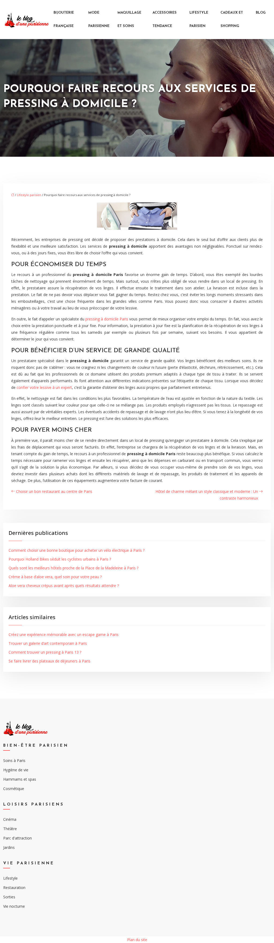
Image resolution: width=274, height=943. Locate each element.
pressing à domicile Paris (106, 318)
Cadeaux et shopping (231, 19)
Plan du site (137, 939)
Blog (261, 12)
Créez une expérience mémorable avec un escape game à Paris (64, 634)
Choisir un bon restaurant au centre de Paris (54, 491)
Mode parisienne (98, 19)
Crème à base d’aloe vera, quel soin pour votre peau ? (55, 576)
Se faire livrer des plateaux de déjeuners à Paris (49, 661)
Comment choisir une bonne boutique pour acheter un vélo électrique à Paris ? (76, 550)
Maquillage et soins (129, 19)
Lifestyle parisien (198, 19)
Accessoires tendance (165, 19)
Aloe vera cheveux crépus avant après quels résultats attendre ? (64, 585)
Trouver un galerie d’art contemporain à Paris (48, 643)
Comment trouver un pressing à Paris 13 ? (45, 652)
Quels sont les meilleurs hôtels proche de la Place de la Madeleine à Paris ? (73, 567)
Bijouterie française (64, 19)
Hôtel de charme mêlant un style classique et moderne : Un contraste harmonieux (206, 495)
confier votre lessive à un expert (44, 387)
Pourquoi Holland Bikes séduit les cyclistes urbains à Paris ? (60, 559)
